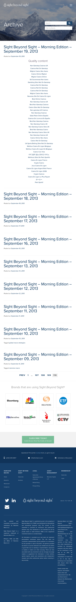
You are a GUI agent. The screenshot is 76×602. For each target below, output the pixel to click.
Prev (22, 375)
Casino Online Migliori (39, 74)
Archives (20, 480)
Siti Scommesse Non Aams (39, 80)
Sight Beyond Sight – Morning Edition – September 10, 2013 (38, 331)
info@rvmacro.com (37, 458)
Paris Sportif (39, 182)
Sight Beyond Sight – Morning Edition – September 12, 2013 (38, 286)
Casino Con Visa (39, 152)
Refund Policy (36, 482)
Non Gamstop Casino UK (39, 124)
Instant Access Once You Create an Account (38, 439)
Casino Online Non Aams (39, 138)
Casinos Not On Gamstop (39, 68)
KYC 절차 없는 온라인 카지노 (39, 155)
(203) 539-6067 (11, 458)
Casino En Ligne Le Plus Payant (39, 177)
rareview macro (14, 368)
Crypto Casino (39, 163)
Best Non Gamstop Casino (39, 130)
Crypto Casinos (39, 174)
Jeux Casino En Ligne (39, 166)
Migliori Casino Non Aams (39, 71)
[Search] (69, 23)
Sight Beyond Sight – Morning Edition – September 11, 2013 (38, 308)
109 (49, 375)
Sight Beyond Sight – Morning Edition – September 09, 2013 (38, 356)
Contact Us (6, 487)
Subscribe (20, 477)
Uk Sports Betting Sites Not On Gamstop (39, 143)
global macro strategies (17, 343)
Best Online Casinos (39, 99)
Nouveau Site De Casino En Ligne (39, 96)
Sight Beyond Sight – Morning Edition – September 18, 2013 (38, 196)
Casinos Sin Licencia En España (39, 118)
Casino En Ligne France (39, 160)
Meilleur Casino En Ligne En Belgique (39, 149)
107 (37, 375)
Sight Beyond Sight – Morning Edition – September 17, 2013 (38, 218)
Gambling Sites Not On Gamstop (39, 82)
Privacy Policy (36, 486)
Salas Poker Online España (39, 116)
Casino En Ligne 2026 (39, 171)
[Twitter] (7, 500)
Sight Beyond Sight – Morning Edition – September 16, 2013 (38, 241)
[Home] (16, 5)
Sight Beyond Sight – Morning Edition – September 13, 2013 (38, 263)
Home (5, 477)
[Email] (7, 507)
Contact (38, 453)
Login (62, 478)
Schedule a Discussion (65, 458)
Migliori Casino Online (39, 77)
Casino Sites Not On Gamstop (39, 107)
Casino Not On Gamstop (39, 141)
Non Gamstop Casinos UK (39, 66)
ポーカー (39, 180)
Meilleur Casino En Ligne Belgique (39, 146)
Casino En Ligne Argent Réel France (39, 168)
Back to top (65, 500)
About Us (6, 480)
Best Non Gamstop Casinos (39, 105)
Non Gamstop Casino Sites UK (39, 127)
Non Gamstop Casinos (39, 113)
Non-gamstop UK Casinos (39, 110)
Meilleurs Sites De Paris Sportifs (39, 157)
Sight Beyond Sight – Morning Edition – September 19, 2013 (38, 49)
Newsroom (7, 483)
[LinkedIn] (13, 500)
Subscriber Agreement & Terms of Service (38, 477)
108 (43, 375)
